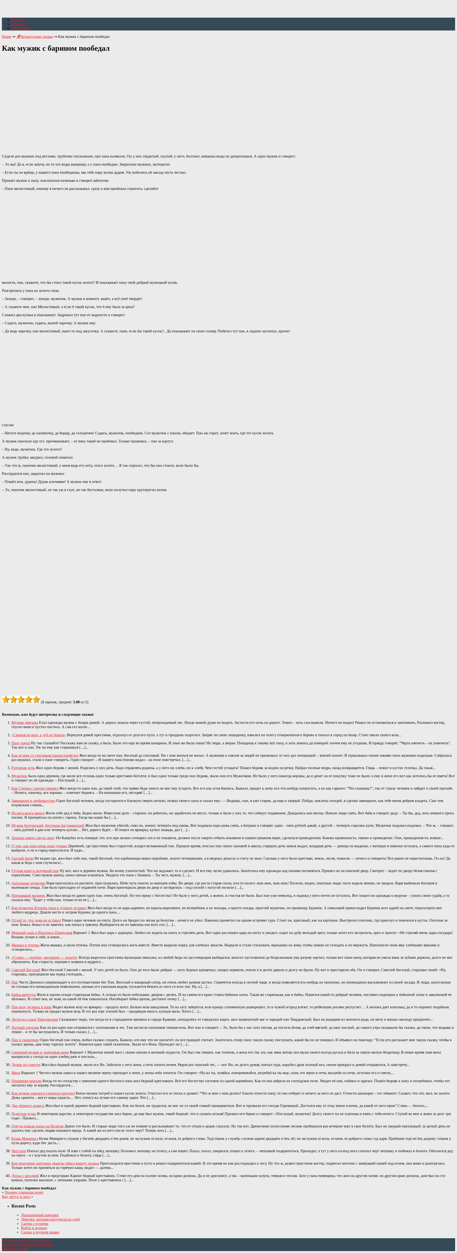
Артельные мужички (28, 883)
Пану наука (20, 743)
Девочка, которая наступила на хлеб (50, 1219)
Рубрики (18, 24)
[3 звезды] (21, 699)
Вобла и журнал (34, 1228)
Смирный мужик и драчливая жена (40, 1052)
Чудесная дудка (23, 1114)
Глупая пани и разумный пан (35, 871)
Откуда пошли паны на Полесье (37, 1126)
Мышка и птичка (25, 945)
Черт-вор (18, 1151)
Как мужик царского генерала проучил (43, 1093)
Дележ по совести (25, 1065)
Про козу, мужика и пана (31, 1007)
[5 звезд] (36, 699)
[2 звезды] (13, 699)
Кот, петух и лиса (16, 1197)
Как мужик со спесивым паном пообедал (44, 755)
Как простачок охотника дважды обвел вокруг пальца (55, 1163)
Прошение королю (26, 1081)
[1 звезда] (6, 699)
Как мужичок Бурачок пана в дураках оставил (48, 908)
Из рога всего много (28, 813)
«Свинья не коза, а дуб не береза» (38, 735)
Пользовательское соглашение (26, 1240)
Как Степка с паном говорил (34, 788)
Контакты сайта (15, 1249)
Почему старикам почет (24, 1192)
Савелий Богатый (25, 970)
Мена (15, 1073)
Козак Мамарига (24, 1138)
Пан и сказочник (25, 1040)
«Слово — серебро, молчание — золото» (44, 957)
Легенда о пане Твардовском (34, 1019)
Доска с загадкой (25, 1176)
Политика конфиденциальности (28, 1245)
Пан (14, 982)
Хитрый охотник (25, 1027)
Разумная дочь (23, 768)
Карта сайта (21, 28)
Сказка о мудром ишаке (40, 1232)
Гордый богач (22, 858)
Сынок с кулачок (34, 1224)
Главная (17, 20)
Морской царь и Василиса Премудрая (41, 933)
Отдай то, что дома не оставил (36, 920)
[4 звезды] (28, 699)
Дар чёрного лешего (27, 1106)
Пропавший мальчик (28, 895)
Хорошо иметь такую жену (33, 838)
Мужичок (19, 776)
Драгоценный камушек (40, 1215)
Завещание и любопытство (33, 801)
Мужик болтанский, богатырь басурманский (47, 825)
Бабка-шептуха (23, 995)
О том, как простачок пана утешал (39, 846)
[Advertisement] (228, 100)
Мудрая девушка (24, 722)
